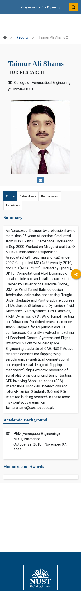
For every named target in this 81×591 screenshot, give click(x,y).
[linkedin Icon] (76, 299)
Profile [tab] (10, 196)
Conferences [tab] (49, 196)
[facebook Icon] (76, 287)
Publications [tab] (28, 196)
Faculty (23, 37)
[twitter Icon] (76, 312)
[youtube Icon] (76, 324)
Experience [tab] (13, 205)
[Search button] (73, 7)
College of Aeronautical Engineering (41, 7)
